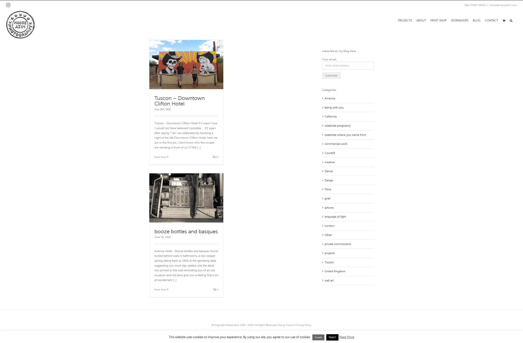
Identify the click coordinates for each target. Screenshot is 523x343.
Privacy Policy (303, 325)
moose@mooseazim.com (503, 5)
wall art (329, 280)
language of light (335, 216)
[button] (511, 20)
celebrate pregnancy (338, 125)
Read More (160, 157)
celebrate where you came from (345, 134)
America (330, 98)
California (331, 116)
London (330, 225)
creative (330, 162)
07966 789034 (478, 5)
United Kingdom (335, 271)
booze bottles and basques (186, 232)
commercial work (336, 143)
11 (217, 157)
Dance (329, 171)
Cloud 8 (290, 325)
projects (330, 253)
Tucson (329, 262)
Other (328, 235)
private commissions (338, 244)
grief (327, 198)
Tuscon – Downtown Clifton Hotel (179, 101)
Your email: (329, 59)
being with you (334, 107)
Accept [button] (318, 337)
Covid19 (330, 153)
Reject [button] (332, 337)
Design (329, 180)
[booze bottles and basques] (186, 197)
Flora (328, 189)
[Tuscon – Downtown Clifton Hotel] (186, 64)
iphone (329, 207)
